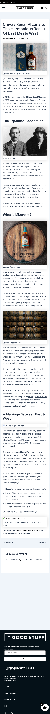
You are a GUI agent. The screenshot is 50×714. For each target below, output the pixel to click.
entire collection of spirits (28, 530)
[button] (3, 8)
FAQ (5, 706)
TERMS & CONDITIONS (12, 693)
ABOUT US (8, 687)
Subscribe (25, 659)
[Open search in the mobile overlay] (46, 8)
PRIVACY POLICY (10, 700)
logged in (21, 559)
